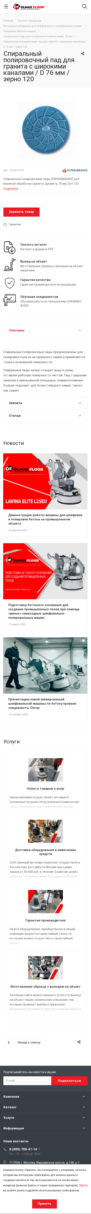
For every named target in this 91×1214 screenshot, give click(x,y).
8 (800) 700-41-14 (23, 1149)
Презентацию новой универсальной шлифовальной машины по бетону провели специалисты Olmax (42, 703)
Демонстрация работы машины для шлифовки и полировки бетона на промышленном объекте (45, 519)
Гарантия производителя (46, 920)
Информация (13, 1128)
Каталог (10, 1107)
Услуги (8, 1118)
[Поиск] (84, 7)
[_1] (45, 129)
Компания (11, 1097)
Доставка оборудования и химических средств (45, 852)
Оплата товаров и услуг (45, 789)
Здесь (83, 1185)
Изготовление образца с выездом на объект (46, 987)
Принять (44, 1204)
